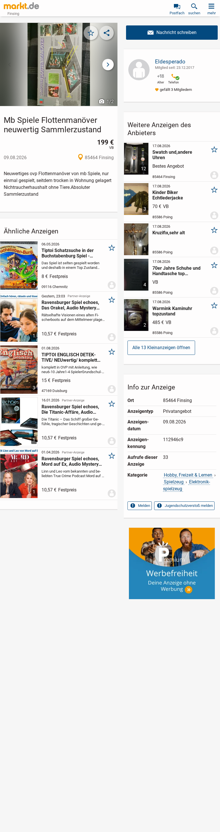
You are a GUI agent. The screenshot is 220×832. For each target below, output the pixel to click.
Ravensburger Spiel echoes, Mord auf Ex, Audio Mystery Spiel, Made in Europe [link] (70, 461)
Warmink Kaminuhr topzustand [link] (172, 311)
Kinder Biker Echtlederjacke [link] (167, 195)
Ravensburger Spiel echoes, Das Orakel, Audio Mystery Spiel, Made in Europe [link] (70, 305)
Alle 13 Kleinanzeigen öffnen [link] (161, 347)
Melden (144, 505)
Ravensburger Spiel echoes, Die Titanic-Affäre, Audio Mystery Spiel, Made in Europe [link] (70, 409)
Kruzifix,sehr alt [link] (168, 232)
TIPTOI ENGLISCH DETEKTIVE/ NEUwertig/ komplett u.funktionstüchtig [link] (69, 357)
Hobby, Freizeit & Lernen (188, 475)
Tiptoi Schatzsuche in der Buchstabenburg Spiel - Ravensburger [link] (68, 253)
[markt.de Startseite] (21, 5)
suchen (194, 13)
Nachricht (172, 32)
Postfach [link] (177, 13)
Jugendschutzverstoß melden (189, 505)
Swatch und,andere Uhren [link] (172, 154)
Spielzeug (174, 482)
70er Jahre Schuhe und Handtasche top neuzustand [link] (176, 270)
